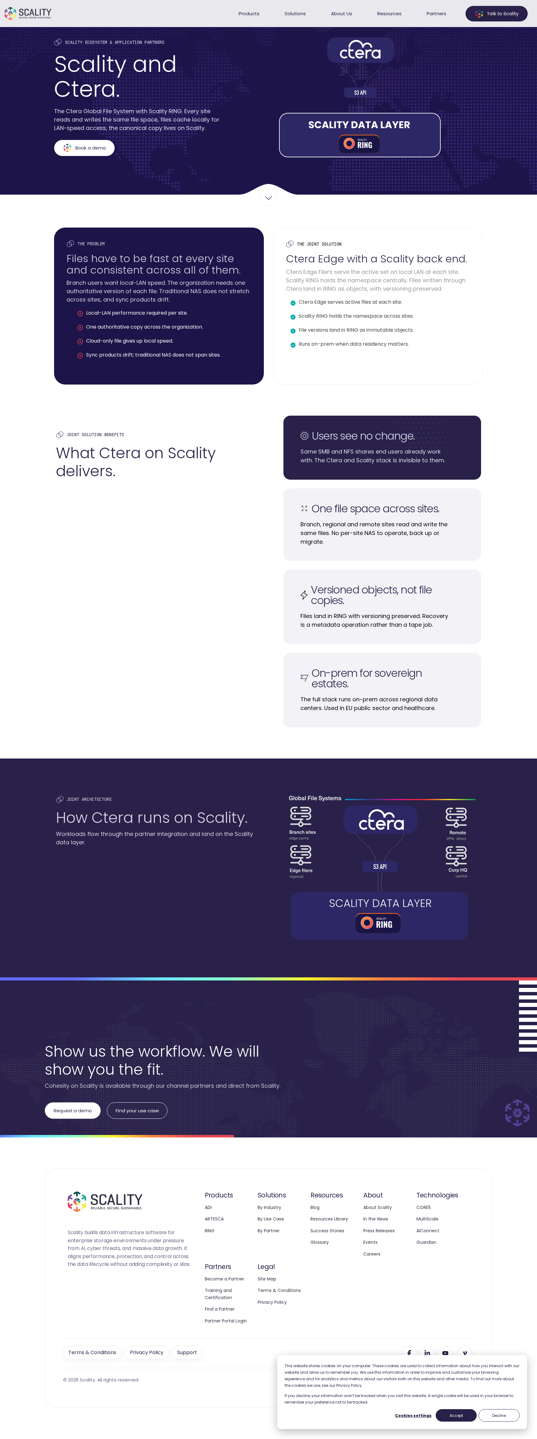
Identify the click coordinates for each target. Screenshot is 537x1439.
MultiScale (427, 1219)
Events (370, 1242)
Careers (371, 1254)
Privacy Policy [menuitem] (146, 1352)
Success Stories (327, 1231)
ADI (208, 1207)
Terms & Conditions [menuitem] (92, 1352)
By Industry (269, 1207)
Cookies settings (413, 1415)
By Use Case (271, 1219)
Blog (314, 1207)
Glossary (319, 1242)
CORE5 (423, 1207)
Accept (456, 1415)
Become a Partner (224, 1279)
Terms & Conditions (279, 1290)
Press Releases (379, 1231)
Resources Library (329, 1219)
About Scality (377, 1207)
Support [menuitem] (187, 1352)
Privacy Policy (272, 1302)
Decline (499, 1415)
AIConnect (427, 1231)
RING (209, 1231)
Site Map (267, 1279)
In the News (375, 1219)
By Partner (269, 1231)
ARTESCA (214, 1219)
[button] (409, 1353)
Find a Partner (220, 1309)
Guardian (426, 1242)
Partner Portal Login (226, 1321)
